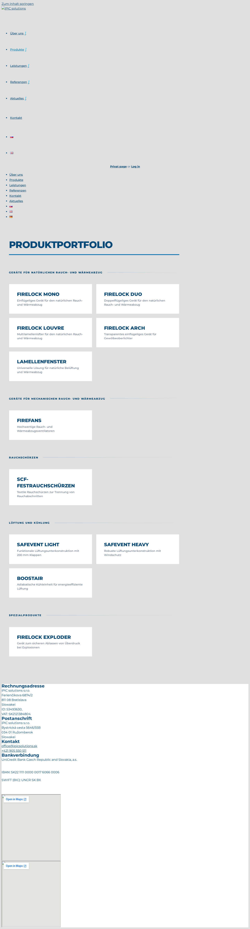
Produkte (17, 49)
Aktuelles (17, 98)
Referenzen (18, 82)
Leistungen (18, 66)
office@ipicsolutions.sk (19, 746)
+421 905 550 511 (14, 751)
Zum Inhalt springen (18, 4)
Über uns (17, 33)
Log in (135, 166)
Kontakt (16, 118)
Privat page (118, 166)
